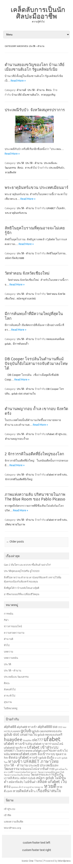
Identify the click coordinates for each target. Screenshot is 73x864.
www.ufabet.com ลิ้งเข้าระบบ (32, 754)
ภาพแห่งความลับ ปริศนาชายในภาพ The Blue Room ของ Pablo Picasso (35, 496)
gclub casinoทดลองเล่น (47, 731)
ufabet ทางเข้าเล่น (56, 474)
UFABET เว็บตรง (14, 750)
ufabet (52, 739)
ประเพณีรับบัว (56, 167)
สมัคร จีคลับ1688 (14, 258)
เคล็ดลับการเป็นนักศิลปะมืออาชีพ (38, 13)
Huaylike (27, 740)
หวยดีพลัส (10, 172)
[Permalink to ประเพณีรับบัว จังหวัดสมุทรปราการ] (36, 144)
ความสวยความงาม (14, 632)
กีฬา (6, 620)
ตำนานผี (21, 90)
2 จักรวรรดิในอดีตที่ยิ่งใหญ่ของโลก (34, 454)
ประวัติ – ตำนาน (12, 670)
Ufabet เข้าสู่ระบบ (56, 434)
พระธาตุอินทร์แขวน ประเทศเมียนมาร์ (36, 187)
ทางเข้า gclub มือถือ (41, 757)
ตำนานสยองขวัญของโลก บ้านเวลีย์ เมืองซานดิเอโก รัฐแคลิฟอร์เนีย (34, 66)
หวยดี (50, 786)
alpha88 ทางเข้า (27, 726)
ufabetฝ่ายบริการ (15, 747)
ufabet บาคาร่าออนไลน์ (48, 743)
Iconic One (27, 860)
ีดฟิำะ (32, 791)
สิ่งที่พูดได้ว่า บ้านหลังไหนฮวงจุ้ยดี (21, 588)
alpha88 (10, 726)
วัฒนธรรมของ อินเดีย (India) (17, 775)
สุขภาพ (8, 702)
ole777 (37, 740)
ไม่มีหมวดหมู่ (10, 708)
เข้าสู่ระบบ (9, 809)
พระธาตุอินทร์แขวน (16, 212)
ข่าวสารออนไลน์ (13, 626)
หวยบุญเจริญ (48, 94)
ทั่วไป (7, 645)
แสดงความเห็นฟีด (13, 821)
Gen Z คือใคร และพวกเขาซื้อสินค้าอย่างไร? (27, 564)
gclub (26, 730)
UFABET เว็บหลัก (55, 208)
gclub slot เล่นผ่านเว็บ (23, 393)
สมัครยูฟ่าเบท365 (26, 298)
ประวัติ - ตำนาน (36, 90)
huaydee (13, 739)
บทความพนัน (11, 657)
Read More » (18, 80)
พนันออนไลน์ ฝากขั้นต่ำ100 (37, 769)
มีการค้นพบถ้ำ (21, 343)
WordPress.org (12, 827)
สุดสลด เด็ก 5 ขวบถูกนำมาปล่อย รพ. (27, 787)
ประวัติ (20, 163)
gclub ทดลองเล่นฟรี (50, 734)
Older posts (15, 541)
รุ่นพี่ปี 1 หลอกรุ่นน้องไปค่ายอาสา (22, 772)
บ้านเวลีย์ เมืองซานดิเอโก (25, 94)
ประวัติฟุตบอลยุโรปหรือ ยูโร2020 (21, 571)
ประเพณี (33, 765)
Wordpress (64, 860)
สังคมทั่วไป (10, 689)
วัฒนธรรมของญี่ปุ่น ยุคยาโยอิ (51, 772)
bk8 (55, 726)
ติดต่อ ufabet (19, 757)
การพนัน (8, 613)
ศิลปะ (49, 90)
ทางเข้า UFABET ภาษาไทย (33, 761)
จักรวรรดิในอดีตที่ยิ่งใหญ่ (18, 479)
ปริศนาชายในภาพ (15, 524)
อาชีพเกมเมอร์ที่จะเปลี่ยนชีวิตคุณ (21, 594)
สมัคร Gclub (27, 778)
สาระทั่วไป (31, 167)
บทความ (8, 651)
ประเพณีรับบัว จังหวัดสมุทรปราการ (35, 109)
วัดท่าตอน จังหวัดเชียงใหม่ (27, 273)
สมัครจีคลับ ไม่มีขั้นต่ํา (23, 782)
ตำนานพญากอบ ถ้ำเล (17, 438)
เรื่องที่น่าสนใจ (48, 790)
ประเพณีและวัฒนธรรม (16, 676)
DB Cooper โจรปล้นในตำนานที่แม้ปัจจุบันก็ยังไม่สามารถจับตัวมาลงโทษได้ (36, 363)
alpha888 (45, 726)
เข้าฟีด (7, 815)
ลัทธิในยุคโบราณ (55, 253)
